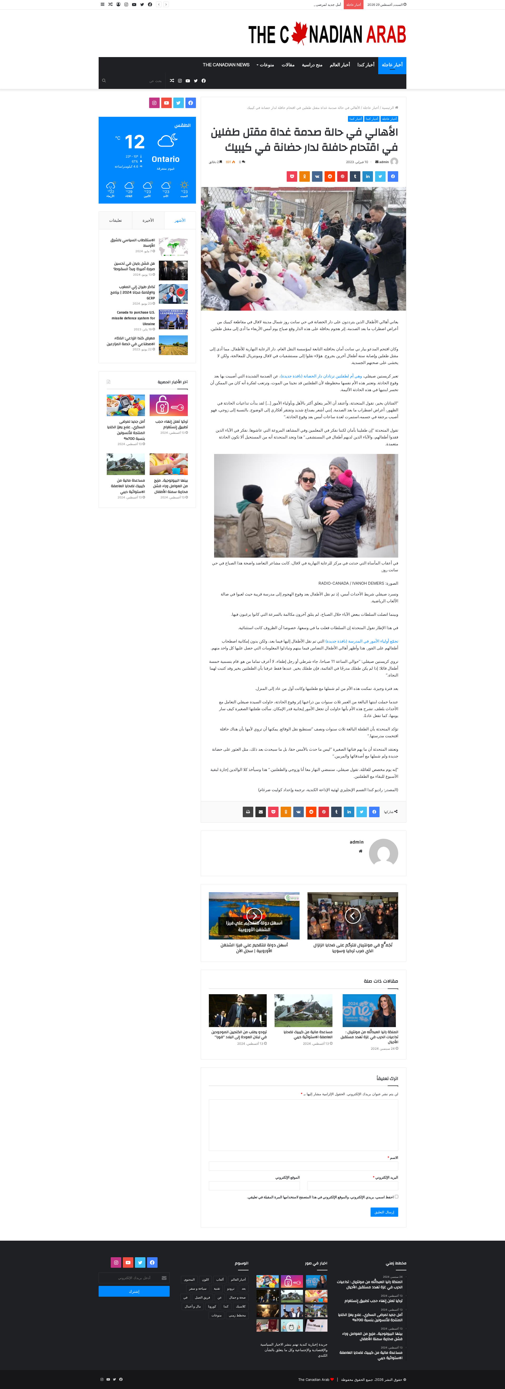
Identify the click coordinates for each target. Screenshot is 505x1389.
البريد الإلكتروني (385, 1177)
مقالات (288, 65)
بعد (244, 1288)
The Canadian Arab (313, 1379)
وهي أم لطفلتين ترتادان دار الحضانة (321, 375)
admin (384, 162)
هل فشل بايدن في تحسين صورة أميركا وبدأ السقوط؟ (134, 266)
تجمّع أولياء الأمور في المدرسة (361, 641)
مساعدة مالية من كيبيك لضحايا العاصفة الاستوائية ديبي (308, 1035)
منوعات (267, 65)
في (185, 1297)
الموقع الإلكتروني (287, 1177)
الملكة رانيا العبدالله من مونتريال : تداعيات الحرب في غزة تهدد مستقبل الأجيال (369, 1037)
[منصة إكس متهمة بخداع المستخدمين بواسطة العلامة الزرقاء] (316, 1325)
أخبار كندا (366, 65)
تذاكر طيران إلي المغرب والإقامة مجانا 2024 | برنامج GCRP (132, 293)
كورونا (212, 1306)
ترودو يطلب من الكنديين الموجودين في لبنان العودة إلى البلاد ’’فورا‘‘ (239, 1035)
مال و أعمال (193, 1306)
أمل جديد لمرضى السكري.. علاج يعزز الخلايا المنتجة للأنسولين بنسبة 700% (286, 4)
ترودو (230, 1288)
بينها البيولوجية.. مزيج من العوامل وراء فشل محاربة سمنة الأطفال (170, 486)
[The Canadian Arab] (327, 33)
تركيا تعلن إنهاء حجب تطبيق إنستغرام (171, 424)
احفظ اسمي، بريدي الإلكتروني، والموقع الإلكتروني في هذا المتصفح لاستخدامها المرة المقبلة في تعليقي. (320, 1197)
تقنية (217, 1288)
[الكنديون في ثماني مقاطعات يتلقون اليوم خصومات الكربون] (267, 1311)
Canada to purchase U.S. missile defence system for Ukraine (133, 318)
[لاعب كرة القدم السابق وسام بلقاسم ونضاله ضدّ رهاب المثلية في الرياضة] (316, 1311)
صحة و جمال (237, 1297)
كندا (226, 1306)
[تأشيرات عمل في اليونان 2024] (267, 1325)
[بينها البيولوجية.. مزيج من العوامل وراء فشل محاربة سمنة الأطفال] (169, 464)
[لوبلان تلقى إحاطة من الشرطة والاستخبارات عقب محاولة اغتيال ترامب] (292, 1311)
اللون (205, 1279)
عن (220, 1297)
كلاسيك (241, 1306)
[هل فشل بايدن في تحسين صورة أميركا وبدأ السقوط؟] (173, 270)
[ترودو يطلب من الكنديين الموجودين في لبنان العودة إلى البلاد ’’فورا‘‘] (238, 1010)
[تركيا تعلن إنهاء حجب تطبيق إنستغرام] (169, 405)
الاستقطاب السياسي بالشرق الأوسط (132, 243)
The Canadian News (226, 65)
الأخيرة (148, 220)
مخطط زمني (237, 1315)
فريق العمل (202, 1297)
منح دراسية (312, 65)
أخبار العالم (340, 65)
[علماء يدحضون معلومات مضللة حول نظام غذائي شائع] (292, 1325)
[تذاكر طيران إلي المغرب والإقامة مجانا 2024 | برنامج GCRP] (173, 294)
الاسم (392, 1157)
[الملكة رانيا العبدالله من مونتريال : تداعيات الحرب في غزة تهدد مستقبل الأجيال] (369, 1010)
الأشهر (180, 220)
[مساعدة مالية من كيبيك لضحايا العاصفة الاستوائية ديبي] (303, 1010)
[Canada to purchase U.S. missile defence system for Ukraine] (173, 319)
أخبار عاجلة (392, 65)
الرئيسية (388, 107)
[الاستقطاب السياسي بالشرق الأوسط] (173, 247)
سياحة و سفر (197, 1288)
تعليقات (115, 220)
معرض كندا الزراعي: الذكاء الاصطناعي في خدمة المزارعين (131, 341)
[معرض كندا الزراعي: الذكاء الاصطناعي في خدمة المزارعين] (173, 345)
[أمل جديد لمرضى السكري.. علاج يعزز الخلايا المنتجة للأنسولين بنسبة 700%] (126, 405)
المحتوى (189, 1279)
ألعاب (220, 1279)
